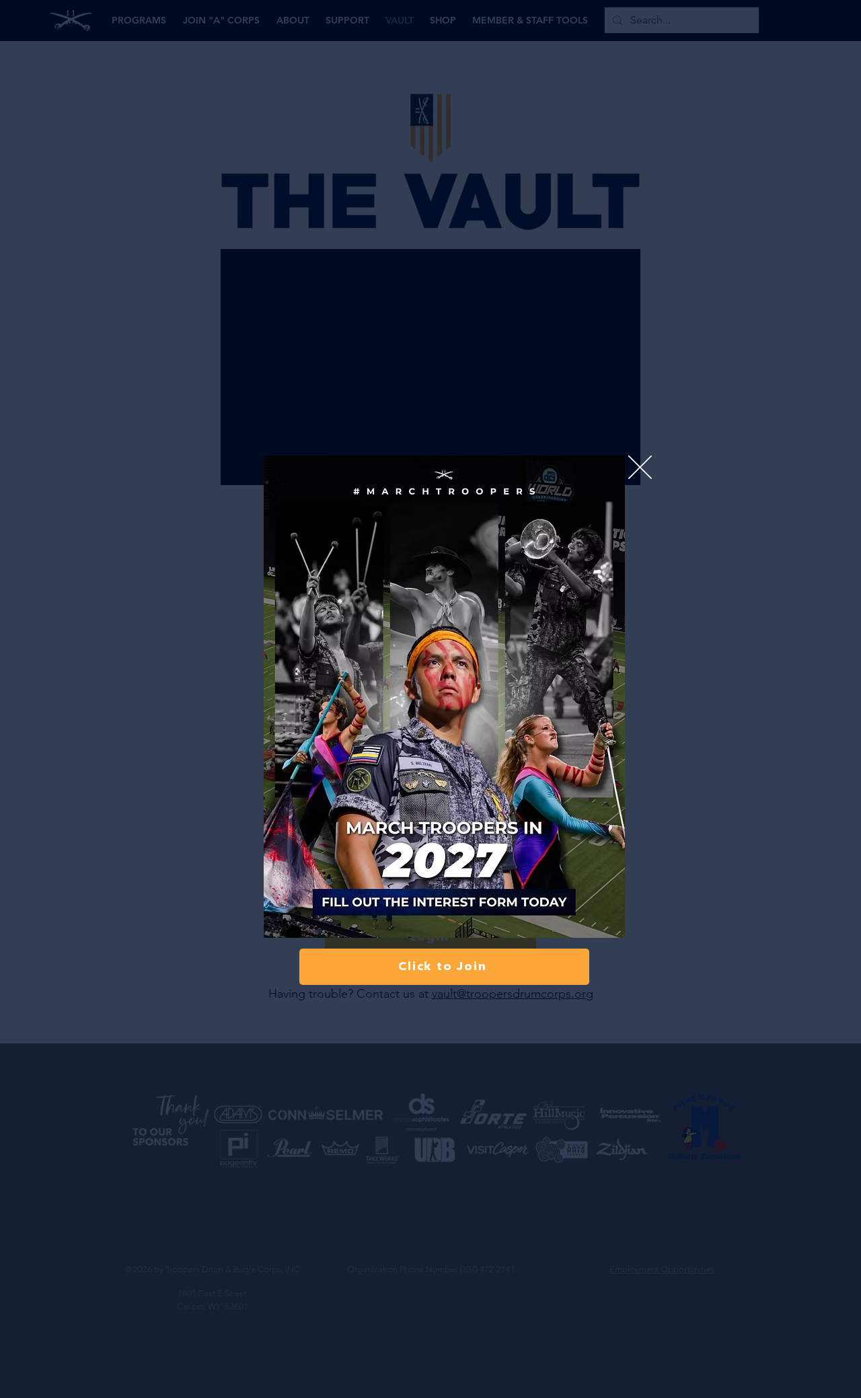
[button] (640, 467)
